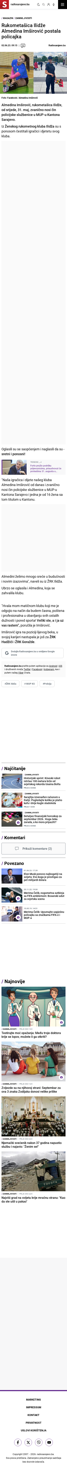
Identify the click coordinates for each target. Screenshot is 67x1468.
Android (53, 665)
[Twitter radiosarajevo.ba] (28, 1442)
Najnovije (14, 981)
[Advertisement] (33, 292)
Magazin (8, 18)
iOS (60, 665)
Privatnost (34, 1422)
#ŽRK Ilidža (10, 683)
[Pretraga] (43, 4)
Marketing (33, 1399)
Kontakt (33, 1415)
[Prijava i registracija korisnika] (48, 4)
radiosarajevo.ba (45, 1454)
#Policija (47, 683)
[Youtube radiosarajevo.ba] (49, 1442)
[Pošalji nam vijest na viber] (38, 1442)
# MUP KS (29, 683)
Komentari (14, 838)
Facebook (37, 669)
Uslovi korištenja (33, 1430)
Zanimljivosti (23, 18)
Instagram (49, 669)
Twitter (27, 669)
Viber (20, 672)
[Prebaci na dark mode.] (38, 4)
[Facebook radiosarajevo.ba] (18, 1442)
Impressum (33, 1407)
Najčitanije (14, 768)
